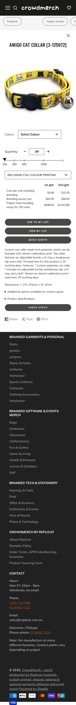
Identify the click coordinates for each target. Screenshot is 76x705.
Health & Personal (22, 460)
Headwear (17, 401)
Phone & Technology (24, 522)
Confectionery (19, 441)
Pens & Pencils (19, 515)
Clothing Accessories (24, 394)
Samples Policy (20, 546)
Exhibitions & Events (24, 509)
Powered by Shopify (33, 689)
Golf (12, 472)
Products (12, 21)
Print (12, 497)
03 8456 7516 (40, 632)
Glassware (17, 435)
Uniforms (15, 369)
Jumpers (15, 357)
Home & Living (19, 454)
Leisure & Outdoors (23, 466)
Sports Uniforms (21, 382)
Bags (13, 422)
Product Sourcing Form (25, 563)
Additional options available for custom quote (35, 291)
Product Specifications (21, 298)
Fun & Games (19, 447)
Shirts (13, 344)
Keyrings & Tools (21, 490)
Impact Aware (55, 21)
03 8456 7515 (19, 607)
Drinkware (17, 429)
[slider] (4, 159)
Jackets (14, 350)
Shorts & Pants (20, 363)
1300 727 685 (19, 603)
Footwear (16, 388)
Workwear (17, 376)
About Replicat (20, 539)
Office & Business (21, 503)
